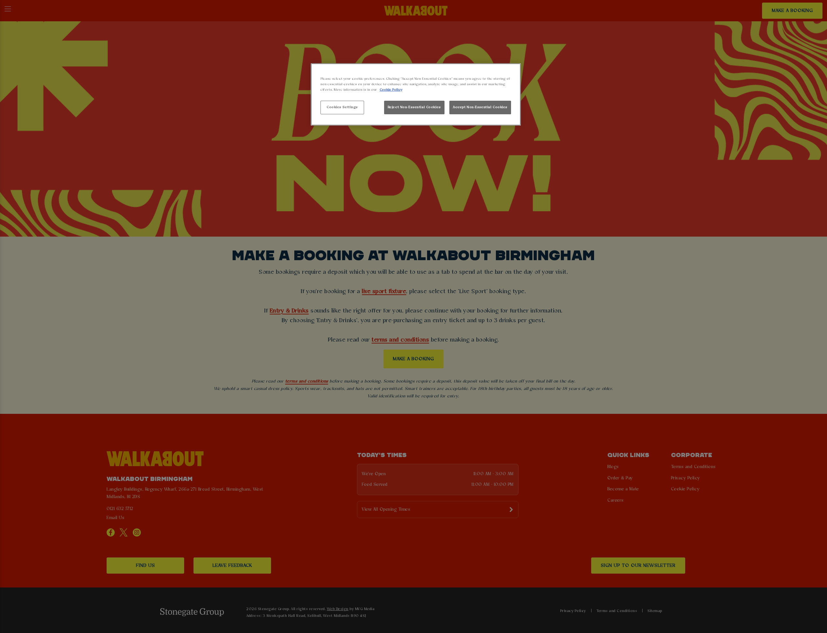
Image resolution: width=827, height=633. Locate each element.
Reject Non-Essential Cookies (414, 107)
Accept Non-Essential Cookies (480, 107)
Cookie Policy (391, 90)
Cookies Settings (342, 107)
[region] (416, 94)
